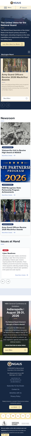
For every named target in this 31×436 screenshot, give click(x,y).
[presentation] (3, 105)
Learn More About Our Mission (11, 44)
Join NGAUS (14, 407)
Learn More (8, 350)
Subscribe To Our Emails (15, 386)
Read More (7, 98)
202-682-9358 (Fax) (15, 382)
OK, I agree (5, 435)
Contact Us (15, 389)
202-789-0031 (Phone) (15, 380)
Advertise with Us (15, 393)
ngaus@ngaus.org (15, 378)
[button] (29, 52)
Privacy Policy (15, 396)
